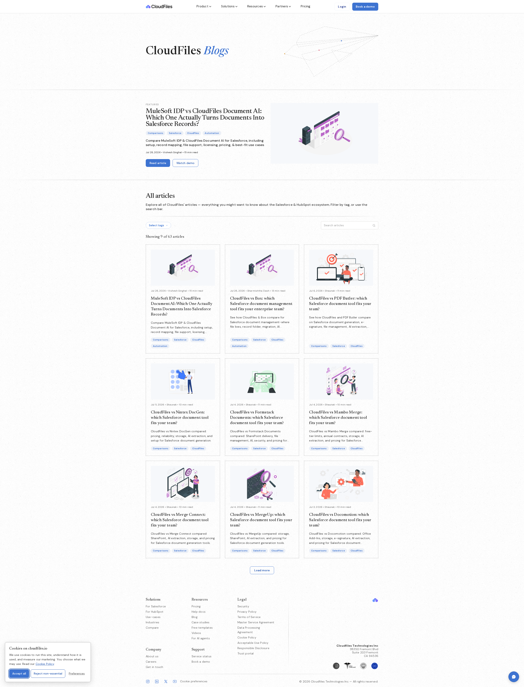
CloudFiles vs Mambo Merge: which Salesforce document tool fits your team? (338, 417)
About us (152, 656)
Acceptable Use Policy (253, 643)
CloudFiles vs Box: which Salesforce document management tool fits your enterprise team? (261, 304)
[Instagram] (148, 681)
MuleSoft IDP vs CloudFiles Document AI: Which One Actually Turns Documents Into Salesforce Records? (205, 117)
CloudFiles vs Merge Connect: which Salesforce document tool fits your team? (180, 520)
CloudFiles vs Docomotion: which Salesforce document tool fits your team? (340, 520)
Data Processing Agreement (248, 630)
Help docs (199, 611)
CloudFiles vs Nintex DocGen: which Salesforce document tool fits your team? (180, 417)
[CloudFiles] (375, 600)
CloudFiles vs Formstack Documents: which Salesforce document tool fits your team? (257, 417)
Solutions (228, 6)
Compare (152, 627)
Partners (282, 6)
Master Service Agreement (255, 622)
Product (202, 6)
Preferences (77, 673)
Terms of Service (249, 617)
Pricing (306, 6)
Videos (196, 633)
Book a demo (365, 6)
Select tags (156, 225)
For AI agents (201, 638)
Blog (195, 617)
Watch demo (185, 163)
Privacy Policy (246, 611)
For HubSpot (154, 611)
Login (342, 6)
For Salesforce (156, 606)
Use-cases (153, 617)
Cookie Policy (246, 637)
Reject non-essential (48, 673)
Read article (158, 163)
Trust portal (245, 653)
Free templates (202, 627)
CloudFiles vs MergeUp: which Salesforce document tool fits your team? (261, 520)
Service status (201, 656)
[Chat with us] (513, 676)
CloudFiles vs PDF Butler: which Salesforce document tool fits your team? (340, 304)
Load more (262, 570)
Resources (255, 6)
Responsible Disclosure (253, 648)
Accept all (19, 673)
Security (243, 606)
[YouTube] (175, 681)
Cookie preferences (193, 681)
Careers (151, 661)
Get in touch (154, 667)
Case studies (201, 622)
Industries (152, 622)
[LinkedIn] (157, 681)
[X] (166, 681)
